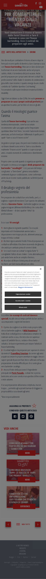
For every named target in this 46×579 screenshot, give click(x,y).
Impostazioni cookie (23, 294)
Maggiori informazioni (25, 287)
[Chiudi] (40, 269)
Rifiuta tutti (23, 307)
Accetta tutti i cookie (23, 301)
